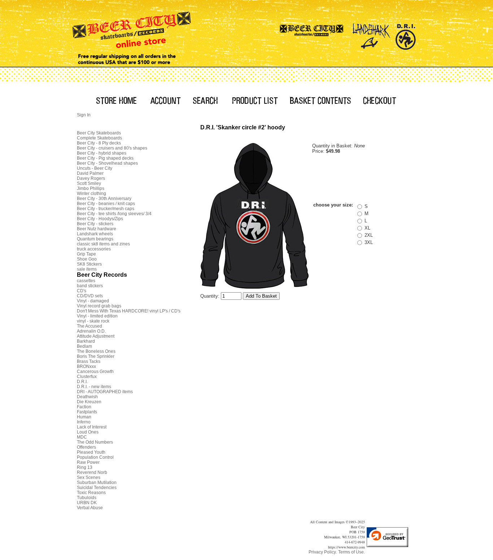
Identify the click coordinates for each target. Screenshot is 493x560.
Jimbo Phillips (90, 188)
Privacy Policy (322, 552)
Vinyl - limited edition (97, 316)
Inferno (84, 422)
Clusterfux (87, 376)
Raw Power (88, 462)
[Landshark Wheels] (371, 34)
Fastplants (87, 411)
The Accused (89, 326)
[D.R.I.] (405, 34)
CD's (81, 290)
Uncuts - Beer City (94, 168)
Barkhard (86, 341)
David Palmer (90, 173)
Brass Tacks (88, 361)
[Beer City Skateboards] (312, 34)
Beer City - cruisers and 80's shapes (112, 148)
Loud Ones (88, 432)
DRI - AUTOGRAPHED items (105, 391)
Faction (84, 406)
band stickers (90, 285)
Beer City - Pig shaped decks (105, 158)
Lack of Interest (91, 427)
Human (84, 416)
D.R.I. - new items (94, 386)
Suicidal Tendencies (97, 487)
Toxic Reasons (91, 492)
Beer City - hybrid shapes (101, 153)
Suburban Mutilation (97, 482)
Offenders (86, 447)
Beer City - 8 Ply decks (99, 143)
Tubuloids (86, 497)
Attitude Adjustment (95, 336)
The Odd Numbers (95, 442)
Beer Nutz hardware (96, 228)
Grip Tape (86, 254)
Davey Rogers (91, 178)
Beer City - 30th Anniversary (104, 198)
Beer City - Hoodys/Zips (100, 218)
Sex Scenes (88, 477)
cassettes (86, 280)
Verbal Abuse (90, 507)
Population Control (95, 457)
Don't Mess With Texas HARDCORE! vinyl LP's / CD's (128, 311)
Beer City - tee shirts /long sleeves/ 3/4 (114, 213)
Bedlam (84, 346)
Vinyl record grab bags (99, 305)
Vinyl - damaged (93, 300)
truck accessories (94, 249)
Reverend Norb (92, 472)
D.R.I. (82, 381)
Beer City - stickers (95, 223)
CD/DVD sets (90, 295)
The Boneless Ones (96, 351)
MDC (82, 437)
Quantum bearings (95, 238)
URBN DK (87, 502)
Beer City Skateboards (99, 132)
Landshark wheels (95, 233)
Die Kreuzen (89, 401)
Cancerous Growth (95, 371)
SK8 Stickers (89, 264)
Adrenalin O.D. (91, 331)
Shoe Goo (87, 259)
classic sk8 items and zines (103, 243)
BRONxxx (86, 366)
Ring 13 (84, 467)
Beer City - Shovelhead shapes (107, 163)
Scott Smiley (89, 183)
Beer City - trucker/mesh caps (105, 208)
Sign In (84, 114)
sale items (87, 269)
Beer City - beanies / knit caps (106, 203)
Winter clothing (91, 193)
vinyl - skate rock (93, 321)
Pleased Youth (91, 452)
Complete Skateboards (99, 138)
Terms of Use (351, 552)
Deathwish (87, 396)
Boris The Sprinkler (95, 356)
